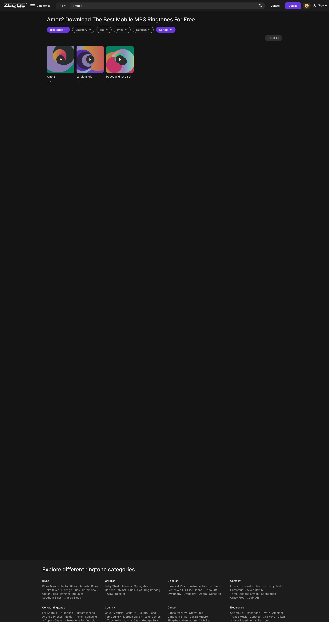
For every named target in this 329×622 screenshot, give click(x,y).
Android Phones (52, 616)
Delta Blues (52, 590)
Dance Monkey (177, 612)
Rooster (120, 593)
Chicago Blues (70, 590)
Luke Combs (153, 616)
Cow (110, 593)
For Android (49, 612)
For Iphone (66, 612)
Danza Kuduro (199, 616)
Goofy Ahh (253, 597)
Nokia (68, 616)
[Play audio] (60, 59)
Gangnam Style (177, 616)
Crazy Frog (237, 597)
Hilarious (259, 586)
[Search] (260, 5)
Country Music (114, 612)
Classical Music (177, 586)
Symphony (174, 593)
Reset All (273, 38)
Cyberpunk (237, 612)
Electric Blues (68, 586)
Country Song (147, 612)
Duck (131, 590)
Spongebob (141, 586)
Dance (172, 607)
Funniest (245, 586)
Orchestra (190, 593)
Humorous (236, 590)
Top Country (113, 616)
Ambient (277, 612)
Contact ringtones (53, 607)
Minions (127, 586)
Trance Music (238, 616)
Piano (198, 590)
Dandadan (253, 612)
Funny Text (274, 586)
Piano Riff (211, 590)
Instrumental (197, 586)
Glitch (281, 616)
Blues (45, 580)
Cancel (275, 5)
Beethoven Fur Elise (180, 590)
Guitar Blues (50, 593)
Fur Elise (213, 586)
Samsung (91, 616)
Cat (139, 590)
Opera (203, 593)
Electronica (237, 607)
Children (110, 580)
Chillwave (269, 616)
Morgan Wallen (132, 616)
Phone (79, 616)
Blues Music (49, 586)
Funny (234, 586)
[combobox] (104, 30)
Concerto (215, 593)
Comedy (235, 580)
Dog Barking (152, 590)
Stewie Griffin (254, 590)
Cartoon (110, 590)
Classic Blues (72, 597)
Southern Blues (52, 597)
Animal (121, 590)
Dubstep (255, 616)
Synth (266, 612)
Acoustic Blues (88, 586)
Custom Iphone (85, 612)
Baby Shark (112, 586)
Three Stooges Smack (244, 593)
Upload (293, 5)
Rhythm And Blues (71, 593)
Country (110, 607)
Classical (173, 580)
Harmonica (89, 590)
